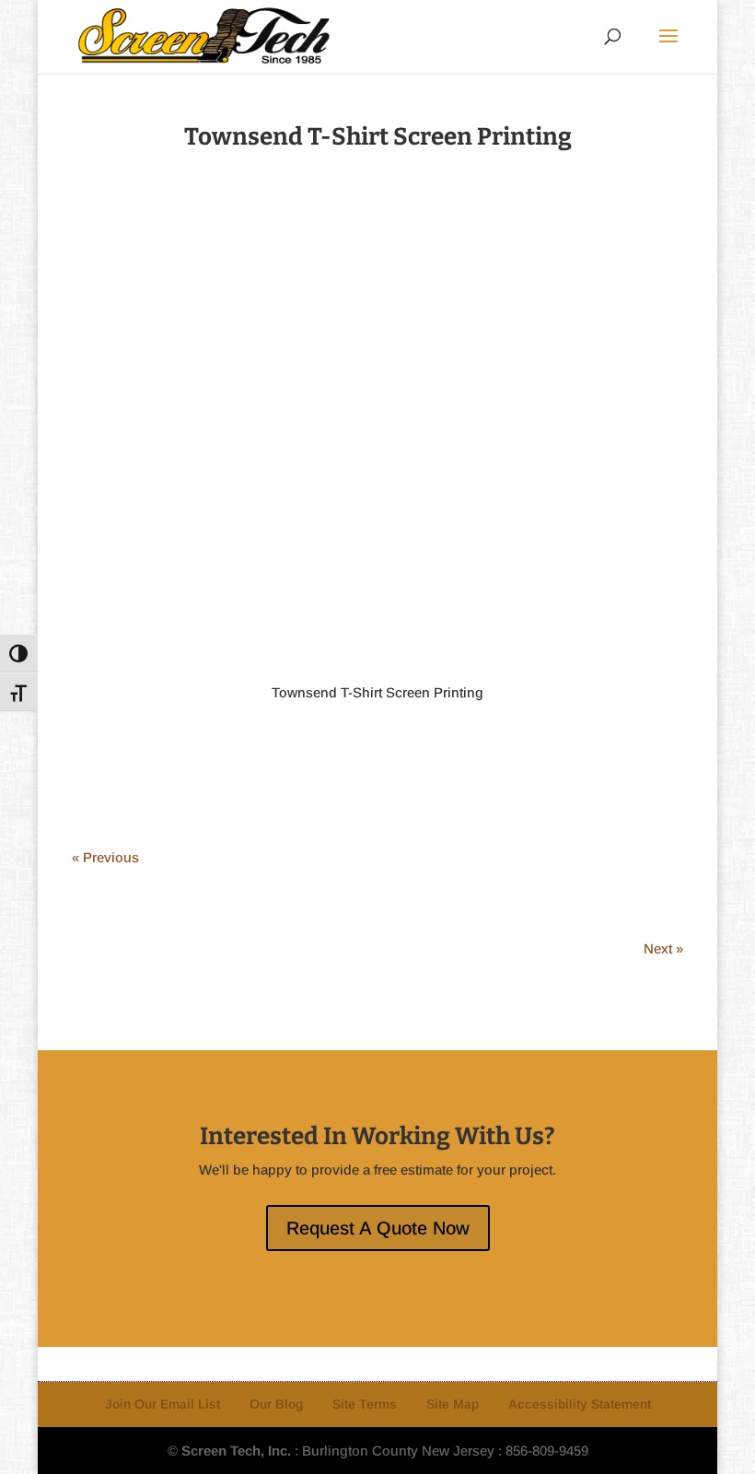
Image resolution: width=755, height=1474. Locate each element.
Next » (663, 948)
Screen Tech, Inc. (236, 1450)
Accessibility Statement (579, 1404)
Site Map (452, 1404)
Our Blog (276, 1404)
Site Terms (364, 1404)
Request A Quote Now (378, 1228)
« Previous (105, 857)
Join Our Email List (162, 1404)
